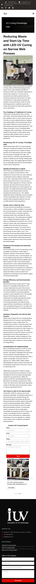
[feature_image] (18, 469)
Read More (11, 487)
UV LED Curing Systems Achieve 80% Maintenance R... (17, 483)
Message (8, 444)
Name (8, 427)
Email (7, 433)
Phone (8, 439)
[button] (33, 13)
